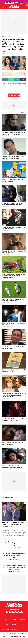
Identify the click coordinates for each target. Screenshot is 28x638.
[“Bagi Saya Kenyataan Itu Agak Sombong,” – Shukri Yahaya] (14, 511)
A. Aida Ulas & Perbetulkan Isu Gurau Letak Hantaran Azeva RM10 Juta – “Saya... (14, 555)
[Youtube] (18, 612)
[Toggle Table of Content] (22, 74)
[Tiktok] (15, 612)
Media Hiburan (5, 36)
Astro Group (24, 636)
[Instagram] (10, 612)
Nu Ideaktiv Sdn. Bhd (13, 636)
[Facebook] (7, 612)
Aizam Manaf (5, 526)
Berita (11, 36)
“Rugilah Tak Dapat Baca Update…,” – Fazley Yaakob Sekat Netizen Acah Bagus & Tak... (14, 543)
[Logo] (14, 6)
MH (4, 53)
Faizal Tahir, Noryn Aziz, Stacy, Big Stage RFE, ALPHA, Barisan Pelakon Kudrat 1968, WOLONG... (14, 567)
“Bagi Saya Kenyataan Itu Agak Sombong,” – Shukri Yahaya (13, 523)
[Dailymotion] (21, 612)
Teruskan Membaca (14, 95)
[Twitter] (13, 612)
